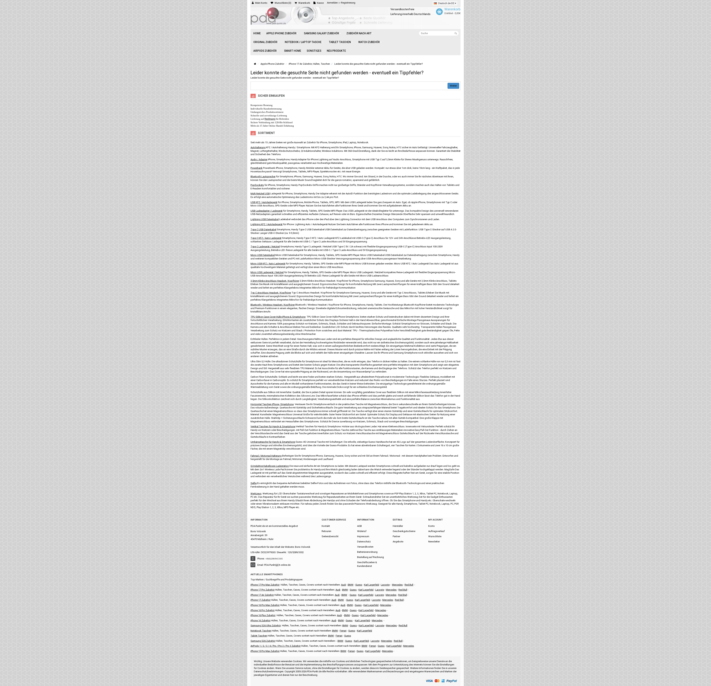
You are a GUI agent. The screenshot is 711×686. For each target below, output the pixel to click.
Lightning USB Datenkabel (265, 219)
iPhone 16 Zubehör (261, 620)
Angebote (398, 541)
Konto (431, 526)
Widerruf (361, 531)
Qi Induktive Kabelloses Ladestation (270, 466)
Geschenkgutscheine (404, 531)
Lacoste (379, 625)
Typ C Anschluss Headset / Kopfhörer (271, 292)
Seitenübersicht (330, 536)
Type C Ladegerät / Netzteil (265, 246)
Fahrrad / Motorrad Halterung (266, 455)
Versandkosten (365, 546)
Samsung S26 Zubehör (263, 640)
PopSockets (257, 185)
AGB (359, 526)
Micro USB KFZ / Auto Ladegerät (268, 263)
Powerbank (257, 168)
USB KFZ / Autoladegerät (264, 202)
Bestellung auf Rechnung (370, 557)
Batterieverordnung (367, 552)
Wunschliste (434, 536)
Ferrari (351, 651)
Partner (396, 536)
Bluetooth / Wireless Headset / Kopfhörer (273, 304)
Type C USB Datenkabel (263, 229)
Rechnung (270, 118)
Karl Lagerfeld (371, 584)
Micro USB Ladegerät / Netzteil (267, 272)
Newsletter (434, 541)
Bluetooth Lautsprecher (263, 176)
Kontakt (326, 526)
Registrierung (348, 2)
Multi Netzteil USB (260, 193)
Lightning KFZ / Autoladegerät (267, 224)
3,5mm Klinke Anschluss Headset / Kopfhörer (275, 280)
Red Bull (409, 584)
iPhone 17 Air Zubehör (262, 595)
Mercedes (397, 584)
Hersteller (398, 526)
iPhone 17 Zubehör (261, 600)
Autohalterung (258, 147)
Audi (337, 595)
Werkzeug (256, 493)
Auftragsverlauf (436, 531)
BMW (341, 600)
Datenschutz (364, 541)
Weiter (453, 85)
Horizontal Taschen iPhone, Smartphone (272, 404)
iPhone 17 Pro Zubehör (263, 589)
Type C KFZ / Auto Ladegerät (266, 238)
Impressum (363, 536)
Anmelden (332, 2)
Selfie (254, 483)
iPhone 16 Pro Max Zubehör (265, 605)
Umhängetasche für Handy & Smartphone (273, 441)
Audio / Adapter (259, 159)
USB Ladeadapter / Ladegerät (267, 210)
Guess (358, 584)
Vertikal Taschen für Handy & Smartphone (273, 426)
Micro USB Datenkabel (263, 255)
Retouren (326, 531)
